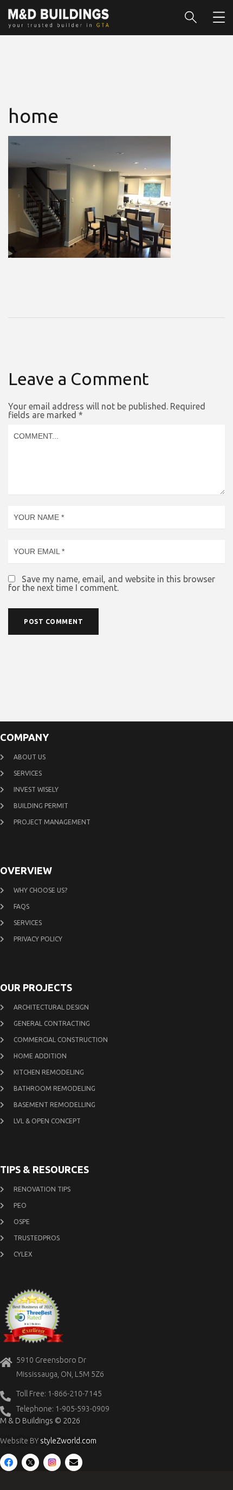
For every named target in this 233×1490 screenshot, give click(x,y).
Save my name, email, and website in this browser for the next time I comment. (111, 583)
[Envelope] (73, 1462)
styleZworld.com (68, 1440)
